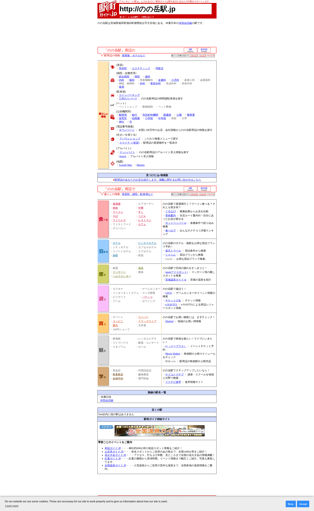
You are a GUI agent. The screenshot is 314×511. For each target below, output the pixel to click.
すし (140, 212)
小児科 (175, 80)
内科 (121, 80)
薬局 (121, 86)
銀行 (134, 115)
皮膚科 (162, 80)
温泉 (140, 268)
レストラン (144, 220)
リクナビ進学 (173, 382)
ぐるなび (170, 211)
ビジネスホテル (147, 243)
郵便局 (123, 115)
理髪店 (159, 68)
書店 (115, 325)
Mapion (141, 165)
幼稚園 (136, 118)
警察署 (191, 115)
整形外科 (155, 83)
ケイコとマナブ (174, 374)
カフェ (142, 224)
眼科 (132, 80)
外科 (142, 83)
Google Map (125, 165)
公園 (179, 115)
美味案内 (170, 215)
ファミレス (119, 220)
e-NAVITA (171, 304)
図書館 (167, 115)
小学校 (149, 118)
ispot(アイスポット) (176, 272)
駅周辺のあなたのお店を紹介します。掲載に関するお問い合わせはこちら (158, 179)
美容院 (123, 68)
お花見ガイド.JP (114, 451)
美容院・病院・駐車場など (137, 194)
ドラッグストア (147, 321)
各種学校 (118, 378)
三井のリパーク (128, 98)
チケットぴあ (173, 300)
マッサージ (119, 272)
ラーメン (118, 212)
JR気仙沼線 (185, 23)
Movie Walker (172, 353)
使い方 (122, 17)
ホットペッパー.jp (175, 223)
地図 (190, 49)
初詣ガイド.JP (113, 448)
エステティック (141, 68)
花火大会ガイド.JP (115, 455)
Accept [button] (303, 504)
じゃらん (170, 254)
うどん (142, 216)
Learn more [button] (11, 505)
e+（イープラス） (175, 346)
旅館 (115, 255)
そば (115, 216)
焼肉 (115, 208)
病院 (137, 76)
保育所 (123, 118)
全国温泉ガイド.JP (115, 465)
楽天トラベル (173, 250)
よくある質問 (133, 17)
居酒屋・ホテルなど (133, 55)
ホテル (117, 243)
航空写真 (204, 49)
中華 (140, 208)
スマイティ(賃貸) (129, 142)
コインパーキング (129, 95)
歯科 (147, 76)
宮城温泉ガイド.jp (175, 279)
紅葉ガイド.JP (113, 458)
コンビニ (118, 321)
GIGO (168, 293)
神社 (121, 121)
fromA (122, 156)
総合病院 (124, 76)
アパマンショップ (129, 138)
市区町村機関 (150, 115)
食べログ (170, 230)
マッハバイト (127, 152)
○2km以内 (202, 56)
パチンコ (147, 297)
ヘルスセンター (122, 276)
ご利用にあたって (147, 17)
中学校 (162, 118)
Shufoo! (169, 321)
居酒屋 (117, 203)
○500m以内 (194, 56)
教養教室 (118, 374)
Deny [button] (291, 504)
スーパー (143, 317)
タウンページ (127, 130)
